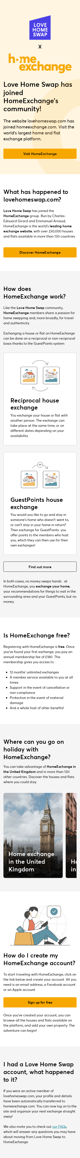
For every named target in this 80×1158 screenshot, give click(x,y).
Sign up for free (40, 1002)
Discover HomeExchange (39, 252)
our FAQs (59, 1126)
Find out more (40, 567)
